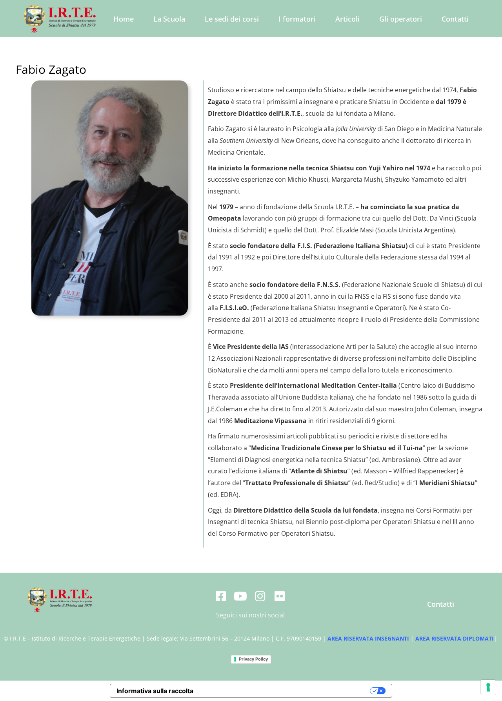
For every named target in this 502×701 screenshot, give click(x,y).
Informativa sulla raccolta (154, 691)
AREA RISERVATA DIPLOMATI (454, 638)
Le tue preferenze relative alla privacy (285, 691)
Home (123, 19)
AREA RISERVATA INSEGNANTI (368, 638)
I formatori (297, 19)
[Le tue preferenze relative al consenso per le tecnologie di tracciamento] (488, 687)
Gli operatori (400, 19)
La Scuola (169, 19)
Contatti (455, 19)
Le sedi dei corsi (232, 19)
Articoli (347, 19)
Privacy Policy (253, 659)
